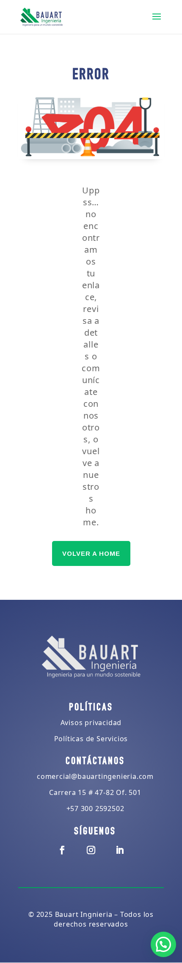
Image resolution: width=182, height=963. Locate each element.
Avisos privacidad (91, 722)
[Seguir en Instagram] (91, 850)
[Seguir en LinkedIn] (119, 850)
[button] (163, 944)
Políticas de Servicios (91, 738)
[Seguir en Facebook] (62, 850)
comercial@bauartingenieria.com (95, 776)
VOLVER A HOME (91, 553)
